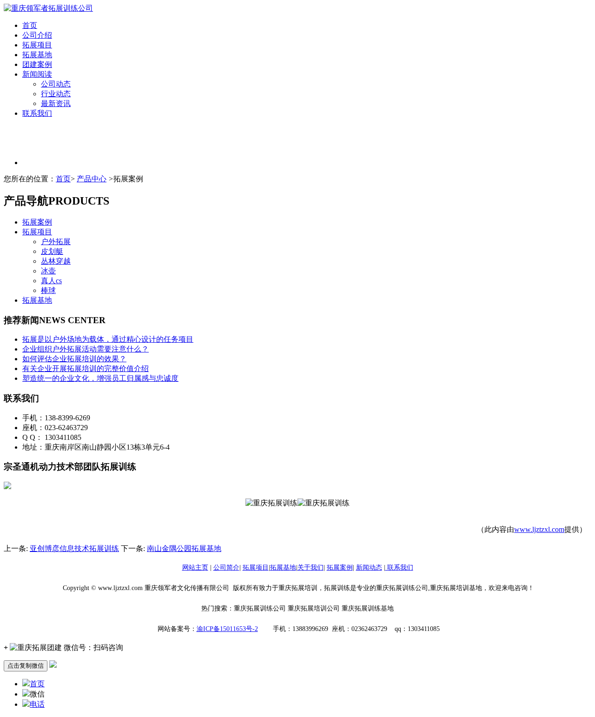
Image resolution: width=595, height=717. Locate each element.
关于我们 (311, 567)
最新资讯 (56, 103)
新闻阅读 (37, 74)
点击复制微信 (25, 665)
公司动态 (56, 84)
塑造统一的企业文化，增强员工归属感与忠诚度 (100, 378)
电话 (37, 704)
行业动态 (56, 94)
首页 (29, 25)
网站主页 (195, 567)
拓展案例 (37, 222)
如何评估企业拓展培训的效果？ (74, 359)
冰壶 (48, 271)
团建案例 (37, 64)
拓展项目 (37, 45)
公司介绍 (37, 35)
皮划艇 (52, 251)
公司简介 (226, 567)
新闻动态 (369, 567)
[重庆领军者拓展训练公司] (48, 8)
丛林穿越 (56, 261)
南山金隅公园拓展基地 (184, 548)
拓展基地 (37, 55)
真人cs (51, 281)
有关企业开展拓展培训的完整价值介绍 (85, 368)
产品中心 (91, 179)
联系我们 (37, 113)
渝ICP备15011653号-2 (227, 628)
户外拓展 (56, 242)
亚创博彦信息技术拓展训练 (74, 548)
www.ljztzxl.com (539, 529)
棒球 (48, 290)
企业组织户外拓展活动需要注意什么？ (85, 349)
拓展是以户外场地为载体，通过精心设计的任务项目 (107, 339)
